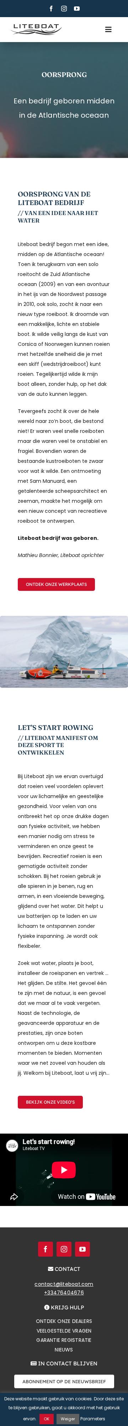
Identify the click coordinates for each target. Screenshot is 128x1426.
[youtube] (77, 8)
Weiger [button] (68, 1419)
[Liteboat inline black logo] (36, 26)
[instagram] (64, 8)
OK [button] (46, 1419)
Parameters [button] (92, 1419)
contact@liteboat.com (63, 1284)
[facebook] (51, 8)
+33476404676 (64, 1292)
